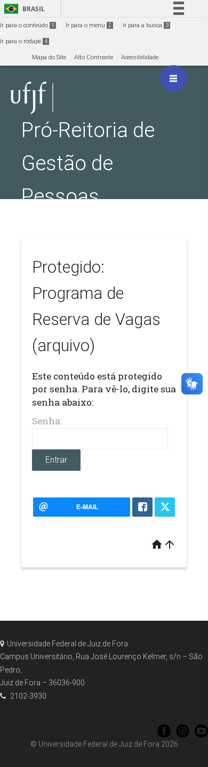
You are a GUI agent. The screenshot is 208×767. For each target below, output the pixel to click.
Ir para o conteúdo (27, 25)
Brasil (22, 8)
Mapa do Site (49, 57)
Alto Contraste (93, 57)
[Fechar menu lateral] (173, 78)
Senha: (47, 421)
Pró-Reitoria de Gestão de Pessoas (88, 163)
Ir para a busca (146, 25)
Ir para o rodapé (23, 41)
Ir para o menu (88, 25)
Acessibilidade (139, 57)
